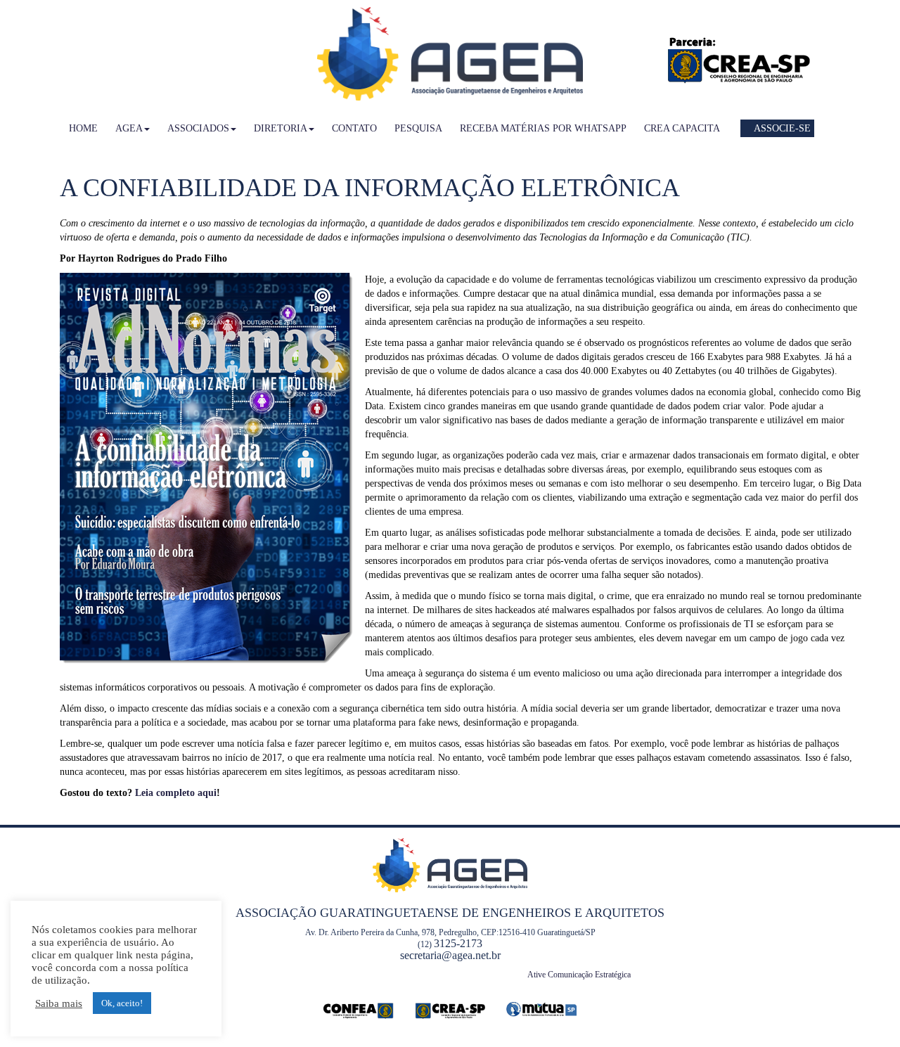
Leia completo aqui (176, 793)
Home (83, 128)
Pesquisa (418, 128)
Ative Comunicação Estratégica (579, 974)
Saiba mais (58, 1003)
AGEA (129, 128)
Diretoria (280, 128)
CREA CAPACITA (682, 128)
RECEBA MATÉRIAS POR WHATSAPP (543, 128)
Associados (198, 128)
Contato (354, 128)
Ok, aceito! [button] (122, 1003)
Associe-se (781, 128)
